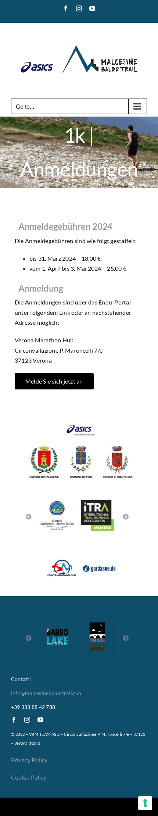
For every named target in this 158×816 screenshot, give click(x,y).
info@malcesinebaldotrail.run (46, 693)
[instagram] (27, 720)
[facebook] (14, 720)
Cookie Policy (29, 777)
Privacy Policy (29, 759)
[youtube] (40, 720)
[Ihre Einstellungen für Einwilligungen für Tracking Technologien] (145, 803)
